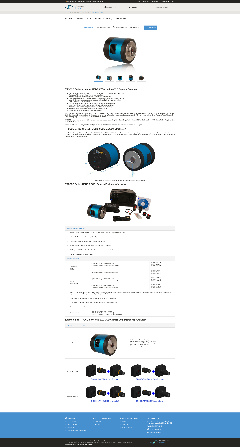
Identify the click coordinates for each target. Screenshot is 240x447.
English (165, 1)
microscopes (126, 442)
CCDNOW (77, 7)
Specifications (104, 27)
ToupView (97, 421)
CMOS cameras (81, 442)
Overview (89, 27)
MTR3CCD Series (97, 12)
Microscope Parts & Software (76, 430)
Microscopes (70, 427)
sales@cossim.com (155, 432)
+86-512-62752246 (155, 426)
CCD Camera (86, 12)
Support (134, 7)
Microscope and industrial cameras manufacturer (163, 442)
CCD (75, 442)
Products (110, 7)
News (123, 421)
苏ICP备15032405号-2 (86, 444)
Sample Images (121, 27)
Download (136, 27)
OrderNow (151, 27)
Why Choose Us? (143, 1)
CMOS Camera (71, 424)
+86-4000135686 (161, 7)
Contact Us (154, 1)
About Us (124, 424)
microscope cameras (93, 442)
